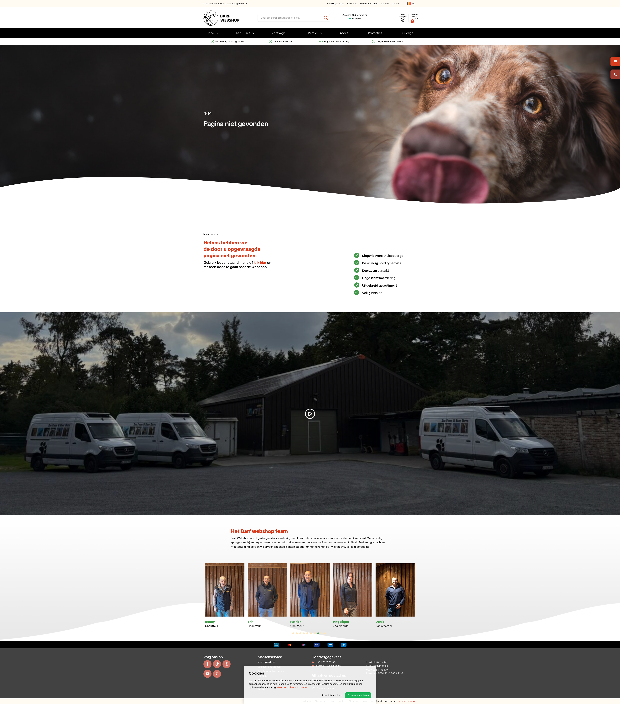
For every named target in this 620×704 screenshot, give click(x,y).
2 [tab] (297, 633)
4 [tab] (304, 633)
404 (216, 234)
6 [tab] (311, 633)
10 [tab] (325, 633)
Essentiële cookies (331, 695)
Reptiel (313, 33)
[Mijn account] (403, 20)
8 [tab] (318, 633)
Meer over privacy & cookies (292, 687)
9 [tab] (322, 633)
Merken (385, 3)
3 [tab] (300, 633)
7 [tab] (314, 633)
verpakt (375, 271)
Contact (396, 3)
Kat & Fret (243, 33)
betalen (283, 41)
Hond (210, 33)
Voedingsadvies (335, 3)
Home (206, 234)
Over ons (352, 3)
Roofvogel (279, 33)
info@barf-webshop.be (328, 665)
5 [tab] (307, 633)
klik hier (260, 262)
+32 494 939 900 (325, 662)
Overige (407, 33)
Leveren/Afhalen (368, 3)
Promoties (375, 33)
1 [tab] (293, 633)
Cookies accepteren (358, 695)
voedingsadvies (390, 41)
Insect (344, 33)
